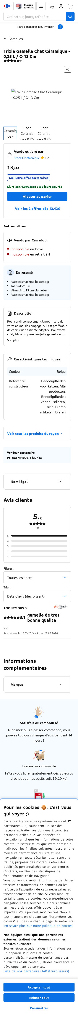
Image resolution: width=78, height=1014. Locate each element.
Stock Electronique (27, 158)
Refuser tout (39, 998)
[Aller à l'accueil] (7, 6)
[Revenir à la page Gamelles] (5, 38)
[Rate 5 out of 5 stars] (18, 60)
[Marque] (59, 684)
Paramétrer (39, 1008)
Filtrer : (8, 568)
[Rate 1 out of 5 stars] (5, 60)
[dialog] (39, 906)
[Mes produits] (51, 6)
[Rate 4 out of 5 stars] (14, 60)
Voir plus (13, 340)
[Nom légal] (59, 481)
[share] (67, 69)
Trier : (7, 587)
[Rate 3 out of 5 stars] (11, 60)
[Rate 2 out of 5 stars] (8, 60)
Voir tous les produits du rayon (33, 433)
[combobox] (39, 16)
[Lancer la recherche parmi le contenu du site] (70, 16)
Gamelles (15, 38)
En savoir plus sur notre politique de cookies (38, 926)
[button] (41, 6)
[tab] (10, 133)
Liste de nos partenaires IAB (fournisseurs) (36, 971)
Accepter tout (39, 987)
